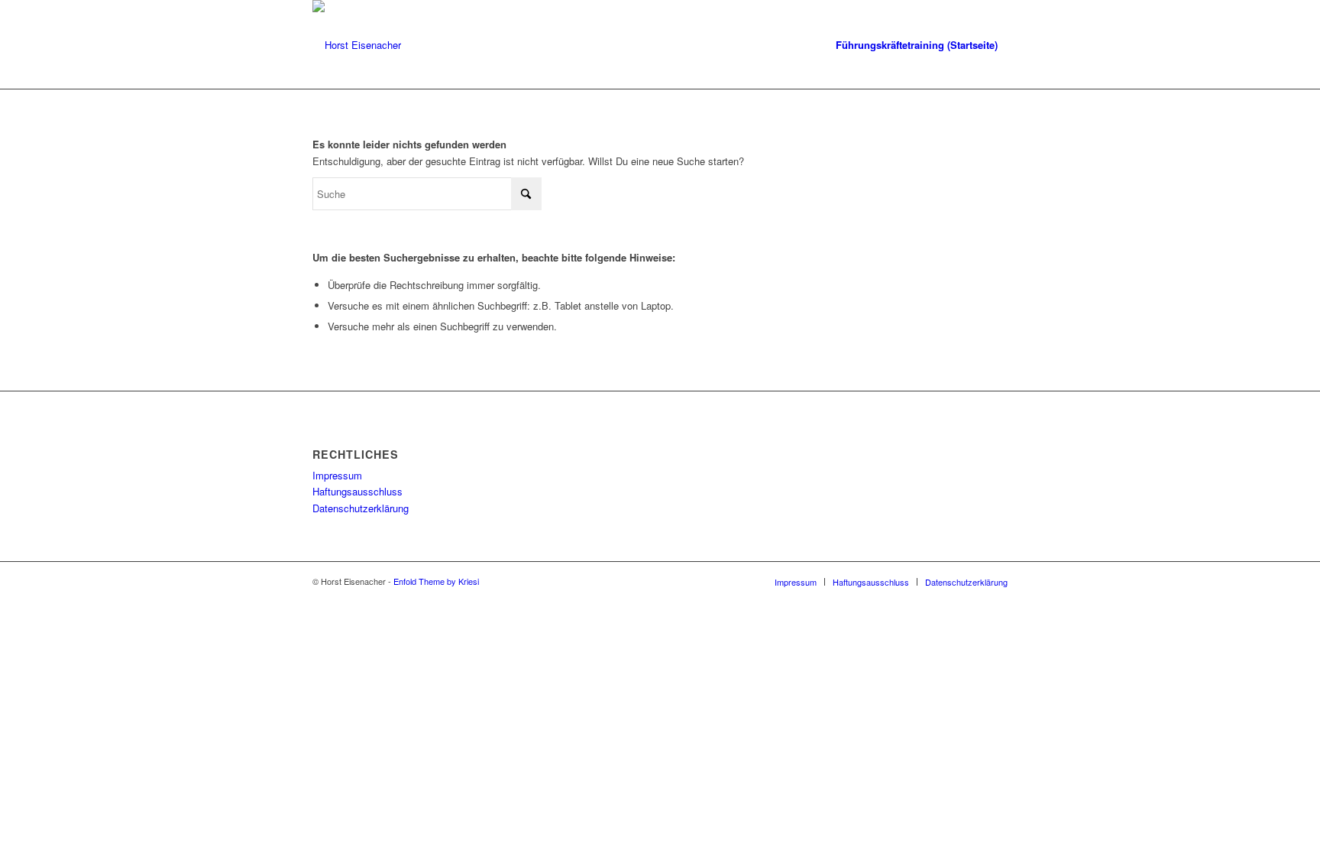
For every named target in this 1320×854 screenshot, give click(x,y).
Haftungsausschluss (357, 491)
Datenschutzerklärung (360, 508)
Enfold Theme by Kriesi (436, 581)
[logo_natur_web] (356, 45)
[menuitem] (917, 45)
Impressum (337, 475)
